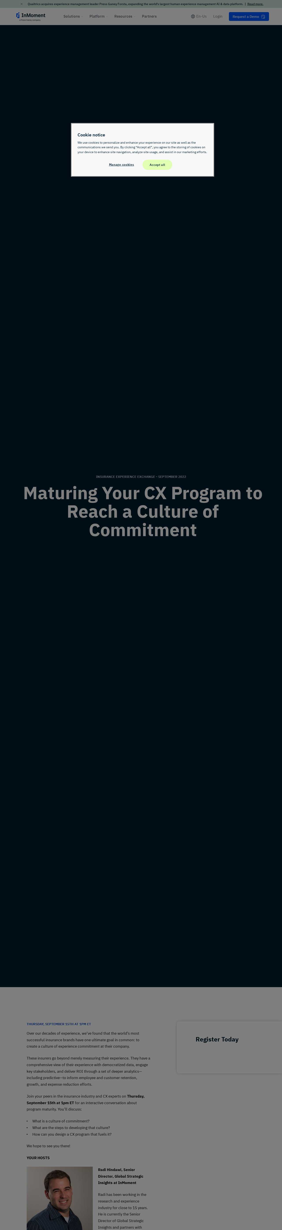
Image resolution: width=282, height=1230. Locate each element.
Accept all (157, 165)
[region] (142, 150)
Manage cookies (121, 165)
